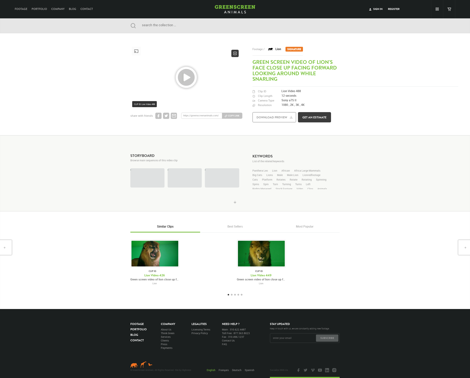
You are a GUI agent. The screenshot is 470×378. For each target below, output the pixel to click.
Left (308, 184)
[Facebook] (298, 370)
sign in (378, 9)
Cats (255, 179)
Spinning (321, 179)
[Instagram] (334, 370)
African (285, 170)
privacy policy (199, 333)
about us (166, 329)
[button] (186, 77)
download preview (271, 117)
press (164, 344)
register (394, 9)
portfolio (39, 9)
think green (167, 333)
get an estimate (314, 117)
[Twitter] (305, 370)
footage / (258, 49)
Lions (269, 175)
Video (300, 188)
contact (86, 9)
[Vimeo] (312, 370)
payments (166, 348)
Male (280, 175)
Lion (288, 49)
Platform (267, 179)
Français (224, 370)
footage (21, 9)
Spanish (249, 370)
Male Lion (292, 175)
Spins (255, 184)
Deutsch (236, 370)
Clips (310, 188)
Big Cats (257, 175)
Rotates (280, 179)
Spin (266, 184)
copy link (233, 115)
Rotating (307, 179)
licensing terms (200, 329)
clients (165, 340)
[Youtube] (319, 370)
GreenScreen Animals (235, 9)
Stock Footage (284, 188)
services (166, 337)
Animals (322, 188)
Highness (186, 369)
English (211, 370)
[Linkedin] (326, 370)
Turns (298, 184)
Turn (275, 184)
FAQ (224, 344)
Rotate (293, 179)
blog (72, 9)
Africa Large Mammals (307, 170)
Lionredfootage (311, 175)
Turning (286, 184)
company (58, 9)
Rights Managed (261, 188)
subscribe (327, 338)
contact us (228, 340)
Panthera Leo (260, 170)
